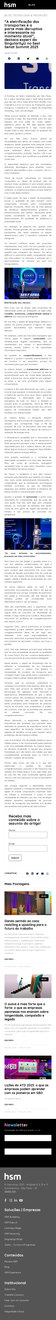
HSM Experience (12, 1272)
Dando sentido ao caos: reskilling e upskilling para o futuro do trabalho (25, 924)
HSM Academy (12, 1216)
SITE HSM (46, 4)
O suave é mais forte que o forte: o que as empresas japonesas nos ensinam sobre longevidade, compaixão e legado (26, 1011)
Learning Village (12, 1228)
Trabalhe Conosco (14, 1294)
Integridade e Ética (14, 1311)
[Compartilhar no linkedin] (18, 58)
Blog (32, 4)
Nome (12, 830)
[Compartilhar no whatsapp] (47, 58)
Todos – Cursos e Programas (19, 1244)
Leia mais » (9, 959)
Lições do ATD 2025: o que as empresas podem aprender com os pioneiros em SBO (26, 1089)
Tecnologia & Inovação (30, 15)
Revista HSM (10, 1261)
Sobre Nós (10, 1289)
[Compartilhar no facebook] (9, 58)
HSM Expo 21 (10, 1222)
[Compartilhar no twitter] (28, 58)
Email (11, 844)
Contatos (9, 1305)
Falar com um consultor (16, 1300)
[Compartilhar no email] (37, 58)
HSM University (12, 1233)
